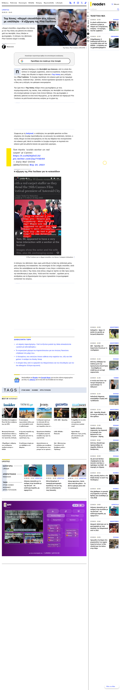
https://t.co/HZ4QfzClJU (27, 156)
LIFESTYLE (5, 10)
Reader (35, 377)
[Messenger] (88, 34)
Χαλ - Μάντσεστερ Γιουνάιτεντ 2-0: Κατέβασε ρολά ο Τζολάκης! (60, 446)
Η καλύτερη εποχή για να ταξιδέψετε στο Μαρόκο (26, 445)
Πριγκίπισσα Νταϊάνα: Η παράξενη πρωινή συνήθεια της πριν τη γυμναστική (44, 435)
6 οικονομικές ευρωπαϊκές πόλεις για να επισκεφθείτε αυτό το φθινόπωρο (26, 423)
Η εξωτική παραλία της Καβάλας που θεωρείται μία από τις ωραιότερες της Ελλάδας (26, 435)
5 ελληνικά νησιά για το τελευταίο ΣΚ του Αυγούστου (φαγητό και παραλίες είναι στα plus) (44, 423)
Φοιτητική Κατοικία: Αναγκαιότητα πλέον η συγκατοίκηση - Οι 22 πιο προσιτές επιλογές (9, 435)
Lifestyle (59, 3)
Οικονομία (23, 3)
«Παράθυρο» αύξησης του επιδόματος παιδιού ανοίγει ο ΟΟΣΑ (9, 446)
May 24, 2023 (37, 165)
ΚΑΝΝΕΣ (35, 390)
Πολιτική (13, 3)
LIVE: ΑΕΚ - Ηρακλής (60, 420)
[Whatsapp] (88, 37)
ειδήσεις (32, 379)
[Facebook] (74, 3)
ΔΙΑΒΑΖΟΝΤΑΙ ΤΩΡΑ (22, 339)
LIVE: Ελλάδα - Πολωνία (58, 432)
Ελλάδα (31, 3)
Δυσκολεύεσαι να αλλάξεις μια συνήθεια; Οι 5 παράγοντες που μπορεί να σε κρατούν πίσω (44, 446)
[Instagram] (78, 3)
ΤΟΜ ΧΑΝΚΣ (26, 390)
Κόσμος (39, 3)
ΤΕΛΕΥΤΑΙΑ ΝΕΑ (97, 16)
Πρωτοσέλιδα (49, 3)
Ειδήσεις (5, 3)
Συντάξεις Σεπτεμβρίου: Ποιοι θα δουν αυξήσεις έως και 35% (9, 422)
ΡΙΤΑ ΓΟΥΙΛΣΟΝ (46, 390)
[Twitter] (82, 3)
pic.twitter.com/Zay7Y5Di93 (29, 159)
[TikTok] (85, 3)
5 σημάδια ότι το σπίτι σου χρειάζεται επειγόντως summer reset (78, 423)
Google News (46, 377)
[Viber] (88, 41)
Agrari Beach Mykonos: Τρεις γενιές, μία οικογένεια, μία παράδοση (78, 435)
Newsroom (7, 477)
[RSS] (70, 3)
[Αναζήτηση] (118, 9)
